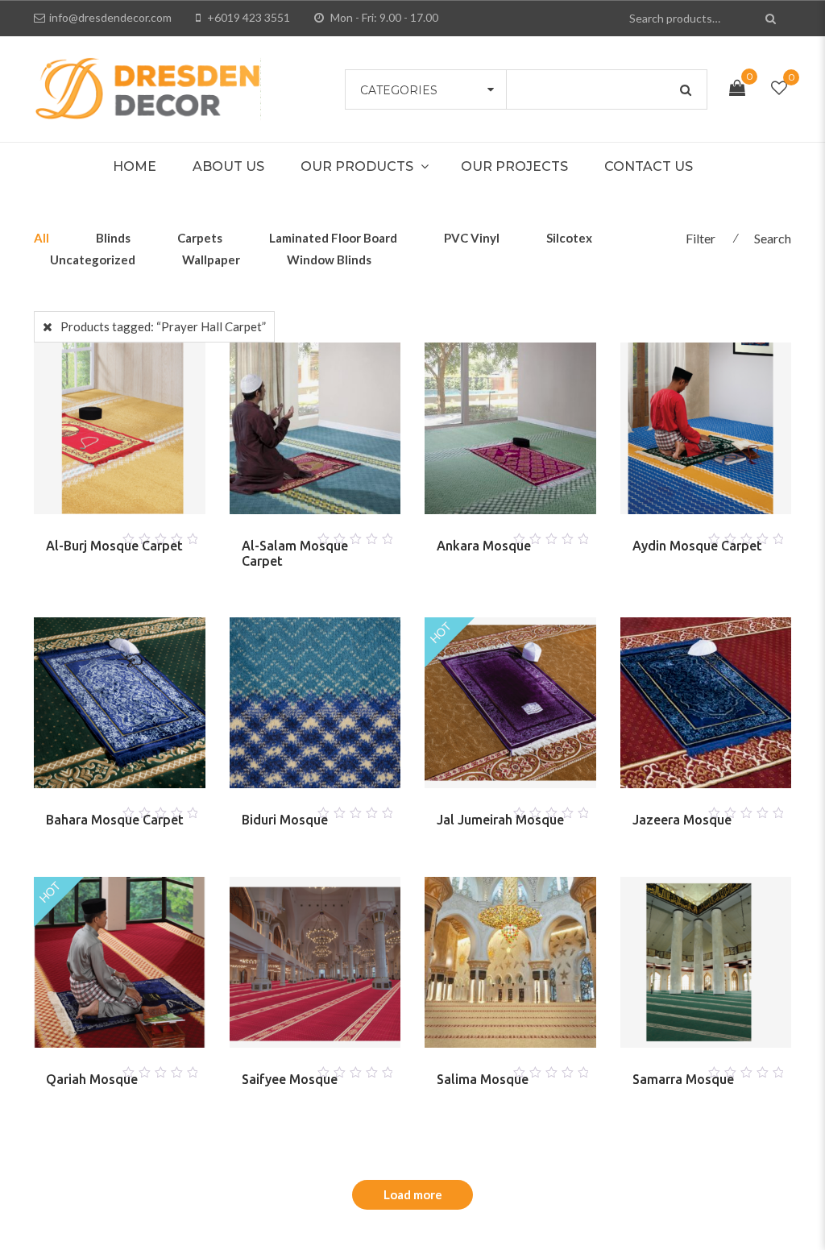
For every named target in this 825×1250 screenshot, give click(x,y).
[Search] (773, 18)
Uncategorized (92, 259)
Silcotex (569, 237)
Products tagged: (163, 326)
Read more (100, 534)
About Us (228, 166)
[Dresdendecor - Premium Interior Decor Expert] (147, 87)
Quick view (138, 534)
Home (134, 166)
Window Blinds (329, 259)
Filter (700, 238)
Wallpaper (211, 259)
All (41, 237)
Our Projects (514, 166)
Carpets (199, 237)
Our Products (357, 166)
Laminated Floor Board (333, 237)
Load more (412, 1194)
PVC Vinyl (472, 237)
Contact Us (648, 166)
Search (772, 238)
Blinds (113, 237)
